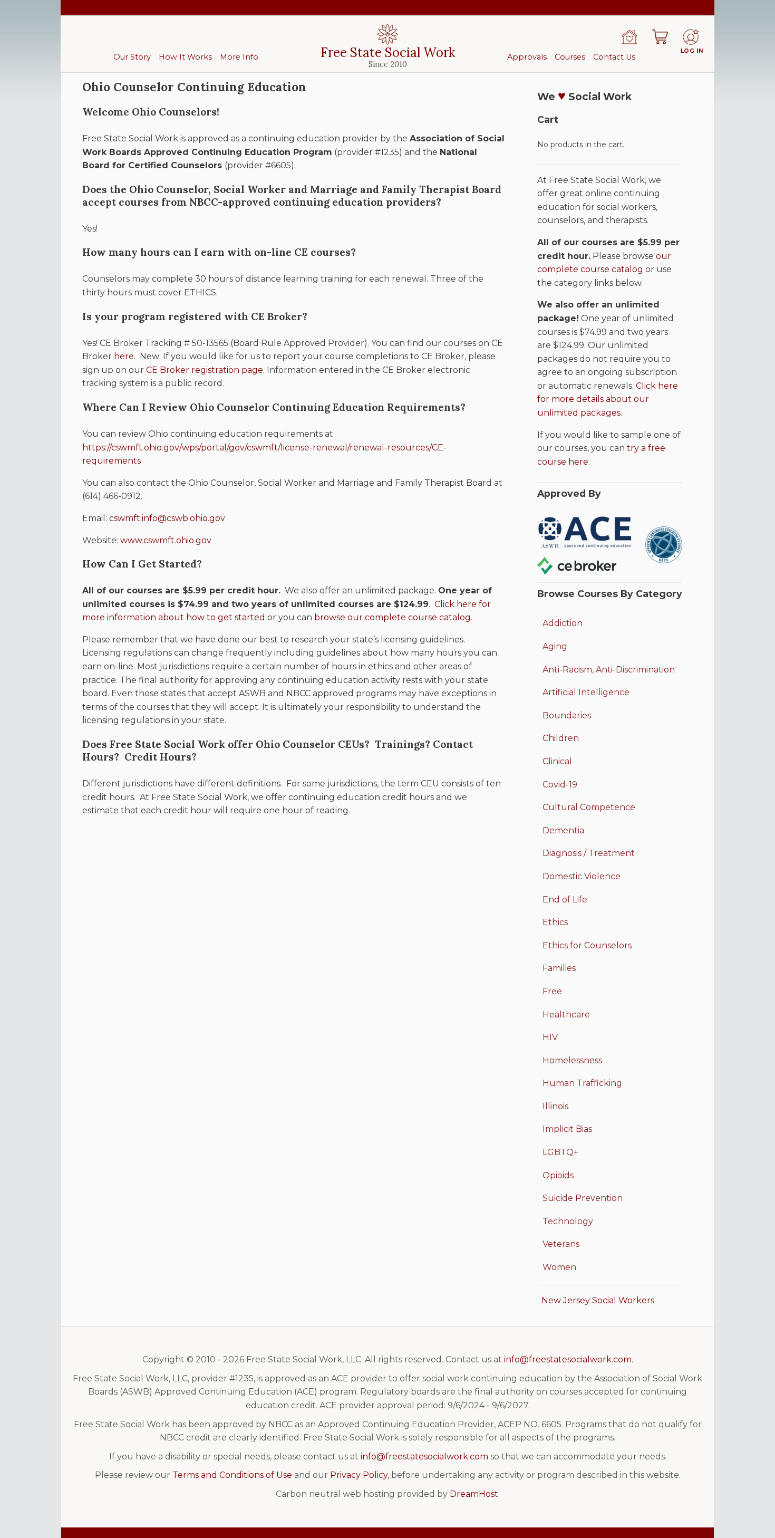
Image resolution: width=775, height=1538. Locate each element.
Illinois (555, 1106)
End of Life (564, 900)
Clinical (557, 761)
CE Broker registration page (204, 370)
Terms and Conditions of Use (232, 1475)
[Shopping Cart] (660, 37)
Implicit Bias (567, 1129)
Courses (570, 57)
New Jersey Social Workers (597, 1300)
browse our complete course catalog (392, 617)
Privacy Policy (359, 1475)
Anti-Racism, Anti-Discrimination (608, 670)
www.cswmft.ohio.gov (165, 540)
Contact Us (614, 57)
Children (560, 738)
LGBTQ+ (560, 1152)
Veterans (560, 1244)
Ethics (555, 922)
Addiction (562, 623)
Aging (554, 646)
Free (552, 991)
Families (559, 968)
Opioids (558, 1175)
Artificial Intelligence (585, 692)
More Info (239, 57)
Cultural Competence (588, 807)
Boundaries (566, 715)
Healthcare (566, 1015)
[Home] (629, 37)
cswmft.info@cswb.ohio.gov (167, 518)
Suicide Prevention (582, 1198)
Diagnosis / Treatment (588, 853)
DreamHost (474, 1494)
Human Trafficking (582, 1083)
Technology (567, 1221)
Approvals (527, 57)
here (124, 356)
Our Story (132, 57)
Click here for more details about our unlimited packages (607, 399)
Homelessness (572, 1060)
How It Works (185, 57)
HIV (550, 1037)
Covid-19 (559, 785)
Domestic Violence (581, 876)
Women (559, 1267)
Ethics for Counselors (587, 945)
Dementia (563, 830)
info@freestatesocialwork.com (568, 1359)
